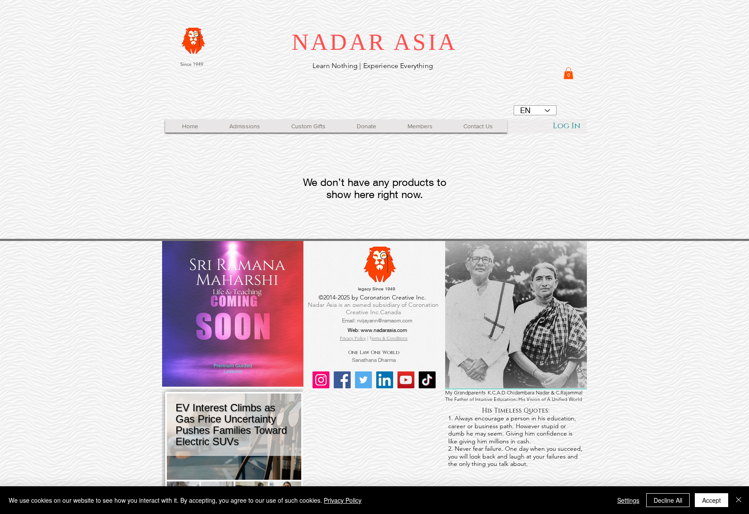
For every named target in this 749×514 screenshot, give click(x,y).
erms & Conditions (389, 338)
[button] (568, 73)
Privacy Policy (353, 338)
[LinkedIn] (384, 379)
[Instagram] (321, 379)
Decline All (668, 500)
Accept (711, 500)
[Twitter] (363, 379)
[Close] (738, 500)
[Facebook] (342, 379)
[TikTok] (427, 379)
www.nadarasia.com (384, 330)
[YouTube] (405, 379)
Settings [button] (628, 500)
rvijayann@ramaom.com (384, 320)
